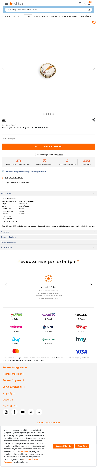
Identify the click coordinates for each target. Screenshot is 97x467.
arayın (60, 154)
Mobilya (17, 16)
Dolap (27, 16)
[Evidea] (16, 3)
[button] (44, 114)
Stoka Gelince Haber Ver (48, 146)
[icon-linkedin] (31, 412)
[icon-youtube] (22, 412)
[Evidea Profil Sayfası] (84, 3)
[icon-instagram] (6, 412)
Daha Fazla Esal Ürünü (15, 178)
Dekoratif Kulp (42, 16)
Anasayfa (6, 16)
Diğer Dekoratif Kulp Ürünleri (17, 182)
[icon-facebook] (14, 412)
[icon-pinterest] (39, 412)
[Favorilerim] (80, 3)
